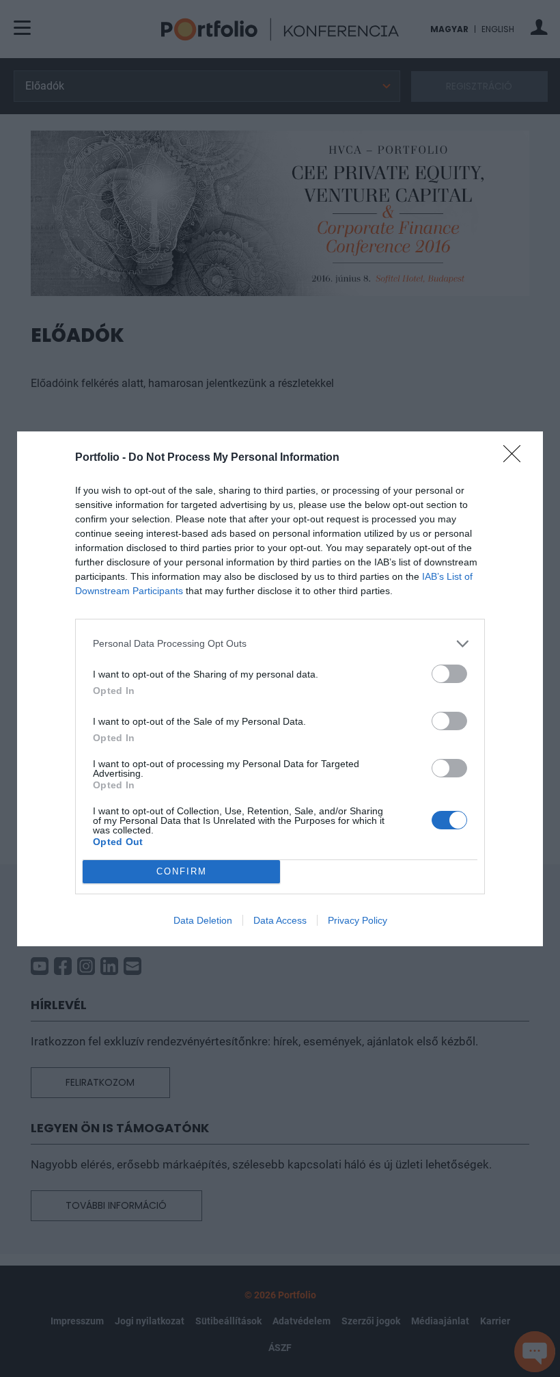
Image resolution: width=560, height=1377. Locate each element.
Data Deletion (202, 920)
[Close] (516, 458)
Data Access (280, 920)
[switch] (449, 674)
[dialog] (280, 688)
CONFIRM (181, 871)
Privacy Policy (357, 920)
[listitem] (280, 644)
